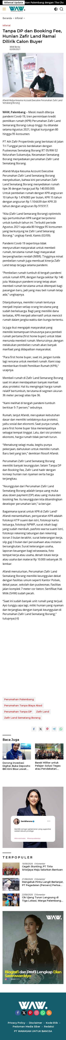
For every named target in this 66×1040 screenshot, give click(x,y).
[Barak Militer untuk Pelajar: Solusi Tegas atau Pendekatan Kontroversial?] (49, 751)
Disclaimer (35, 1022)
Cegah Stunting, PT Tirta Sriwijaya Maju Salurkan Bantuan (42, 868)
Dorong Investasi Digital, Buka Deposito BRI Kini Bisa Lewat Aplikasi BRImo (16, 766)
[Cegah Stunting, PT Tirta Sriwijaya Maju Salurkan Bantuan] (11, 869)
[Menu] (5, 9)
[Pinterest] (30, 1013)
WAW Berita (15, 46)
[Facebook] (17, 1013)
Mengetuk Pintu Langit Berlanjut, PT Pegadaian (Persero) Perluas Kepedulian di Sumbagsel (42, 883)
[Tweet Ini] (40, 729)
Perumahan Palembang (19, 699)
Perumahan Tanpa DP (18, 711)
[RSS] (49, 1013)
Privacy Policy (16, 1022)
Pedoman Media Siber (26, 1026)
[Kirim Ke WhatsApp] (60, 729)
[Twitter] (24, 1013)
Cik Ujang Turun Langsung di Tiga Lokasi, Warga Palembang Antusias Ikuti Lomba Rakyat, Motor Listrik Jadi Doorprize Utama (41, 899)
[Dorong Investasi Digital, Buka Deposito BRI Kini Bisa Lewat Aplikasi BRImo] (17, 751)
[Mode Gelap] (56, 9)
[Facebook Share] (33, 729)
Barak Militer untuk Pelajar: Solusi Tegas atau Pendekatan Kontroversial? (48, 766)
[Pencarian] (61, 9)
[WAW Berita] (16, 9)
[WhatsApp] (43, 1013)
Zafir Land (42, 711)
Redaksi (49, 1026)
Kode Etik (52, 1022)
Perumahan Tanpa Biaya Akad (23, 705)
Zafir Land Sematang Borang (22, 717)
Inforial (6, 25)
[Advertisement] (33, 658)
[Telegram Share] (54, 729)
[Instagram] (36, 1013)
